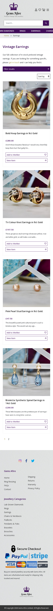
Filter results (9, 69)
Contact (7, 489)
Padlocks (8, 520)
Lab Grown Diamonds (13, 504)
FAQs (6, 485)
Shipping (31, 476)
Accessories (9, 535)
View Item (11, 160)
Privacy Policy (34, 488)
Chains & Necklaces (12, 516)
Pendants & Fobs (11, 523)
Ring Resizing (10, 481)
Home (6, 35)
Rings (22, 31)
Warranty (32, 484)
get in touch (14, 62)
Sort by (41, 76)
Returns (31, 480)
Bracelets (8, 527)
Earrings (35, 31)
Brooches (8, 531)
